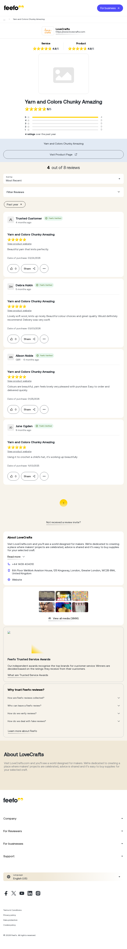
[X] (13, 894)
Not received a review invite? (63, 522)
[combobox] (63, 179)
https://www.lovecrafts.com (70, 31)
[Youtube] (22, 894)
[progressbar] (65, 117)
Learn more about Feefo (22, 730)
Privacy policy (9, 915)
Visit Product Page (61, 154)
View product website (19, 243)
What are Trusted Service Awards (28, 675)
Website (17, 579)
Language (18, 875)
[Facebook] (5, 894)
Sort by (9, 177)
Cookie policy (9, 925)
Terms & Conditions (12, 910)
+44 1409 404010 (23, 564)
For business (108, 8)
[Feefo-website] (14, 8)
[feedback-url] (16, 239)
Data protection (10, 920)
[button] (63, 179)
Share (27, 268)
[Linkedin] (30, 894)
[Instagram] (38, 894)
